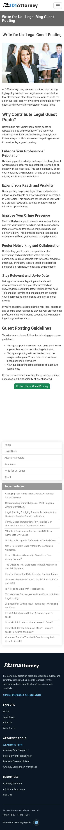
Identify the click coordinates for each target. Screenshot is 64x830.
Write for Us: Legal (15, 470)
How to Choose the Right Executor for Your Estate (31, 574)
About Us (8, 722)
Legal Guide (11, 451)
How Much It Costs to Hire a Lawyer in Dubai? (29, 622)
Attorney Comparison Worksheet (20, 766)
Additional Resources (14, 789)
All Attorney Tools (13, 744)
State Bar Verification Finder (17, 755)
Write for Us (9, 728)
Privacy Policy (9, 815)
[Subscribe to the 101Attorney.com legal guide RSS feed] (36, 822)
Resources (10, 464)
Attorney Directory (14, 457)
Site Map (7, 794)
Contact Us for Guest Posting (32, 386)
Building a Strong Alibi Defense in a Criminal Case (30, 540)
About (8, 477)
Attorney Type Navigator (15, 750)
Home (8, 444)
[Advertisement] (32, 413)
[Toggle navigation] (57, 5)
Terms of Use (23, 815)
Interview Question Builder (16, 761)
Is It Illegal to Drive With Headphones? (24, 588)
